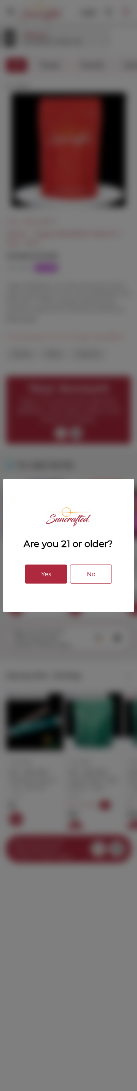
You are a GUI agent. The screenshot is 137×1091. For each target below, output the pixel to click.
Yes (46, 574)
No (91, 574)
